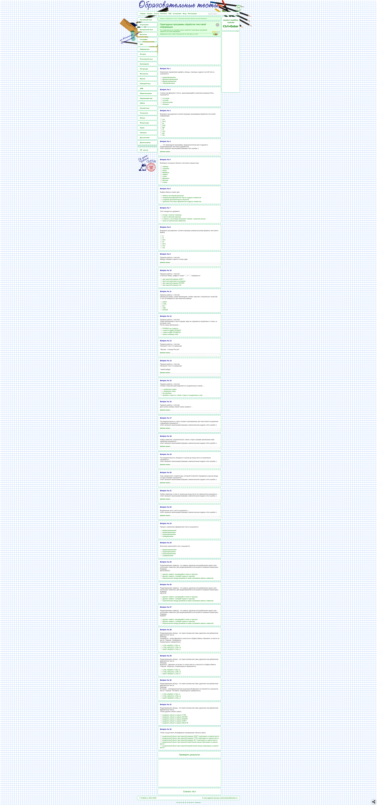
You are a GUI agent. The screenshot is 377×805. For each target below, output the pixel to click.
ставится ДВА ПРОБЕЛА (171, 332)
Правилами (198, 802)
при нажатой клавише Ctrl (171, 285)
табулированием (168, 83)
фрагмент (166, 178)
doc (163, 135)
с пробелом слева (169, 391)
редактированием (169, 77)
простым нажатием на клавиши (173, 281)
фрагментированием (170, 79)
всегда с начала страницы (172, 215)
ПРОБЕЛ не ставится (170, 328)
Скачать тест (189, 791)
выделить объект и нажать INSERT (175, 719)
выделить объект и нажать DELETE (175, 723)
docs (164, 244)
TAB (164, 308)
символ (165, 174)
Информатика (169, 18)
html (163, 240)
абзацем (165, 104)
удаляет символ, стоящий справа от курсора (178, 576)
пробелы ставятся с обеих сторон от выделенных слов (182, 395)
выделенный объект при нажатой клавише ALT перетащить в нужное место (189, 740)
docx (164, 121)
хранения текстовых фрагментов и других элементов (181, 201)
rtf (163, 129)
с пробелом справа (169, 389)
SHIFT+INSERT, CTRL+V (171, 649)
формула (165, 172)
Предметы (162, 18)
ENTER (165, 310)
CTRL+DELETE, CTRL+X (171, 647)
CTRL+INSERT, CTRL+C (171, 645)
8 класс (175, 18)
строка (164, 182)
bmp (163, 125)
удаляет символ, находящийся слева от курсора (180, 574)
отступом (165, 98)
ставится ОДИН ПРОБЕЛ (171, 330)
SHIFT (164, 302)
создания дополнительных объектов (175, 199)
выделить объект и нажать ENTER (175, 717)
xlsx (163, 131)
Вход (184, 13)
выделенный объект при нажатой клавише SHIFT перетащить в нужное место (190, 736)
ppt (163, 133)
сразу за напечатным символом (174, 221)
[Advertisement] (189, 51)
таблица (165, 166)
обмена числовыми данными (173, 195)
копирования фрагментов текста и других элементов (181, 197)
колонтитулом (167, 102)
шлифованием (167, 536)
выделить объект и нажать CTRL (174, 715)
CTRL (164, 304)
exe (163, 119)
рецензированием (169, 534)
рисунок (165, 180)
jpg (163, 127)
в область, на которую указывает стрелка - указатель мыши (183, 219)
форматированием (169, 81)
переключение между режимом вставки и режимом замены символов (187, 578)
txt (163, 123)
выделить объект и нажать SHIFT (174, 721)
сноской (165, 100)
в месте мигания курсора (171, 217)
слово (164, 176)
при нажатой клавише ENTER (173, 283)
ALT (163, 306)
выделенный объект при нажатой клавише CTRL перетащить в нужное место (190, 738)
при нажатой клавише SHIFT (172, 279)
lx (163, 236)
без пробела (166, 393)
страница (165, 168)
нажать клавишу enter (170, 334)
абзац (164, 170)
